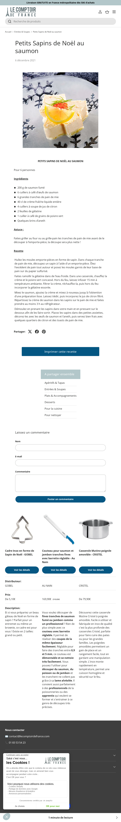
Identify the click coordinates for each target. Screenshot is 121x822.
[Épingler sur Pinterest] (43, 331)
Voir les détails (22, 569)
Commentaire (22, 471)
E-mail (18, 456)
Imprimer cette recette (60, 351)
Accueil (8, 32)
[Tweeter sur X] (29, 331)
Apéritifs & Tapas (55, 383)
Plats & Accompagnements (61, 395)
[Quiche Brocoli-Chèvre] (116, 817)
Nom (17, 441)
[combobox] (60, 21)
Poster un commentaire (60, 499)
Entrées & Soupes (22, 32)
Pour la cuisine (53, 408)
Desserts (50, 402)
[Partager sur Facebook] (36, 331)
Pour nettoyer (53, 415)
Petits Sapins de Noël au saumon (47, 32)
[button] (107, 11)
